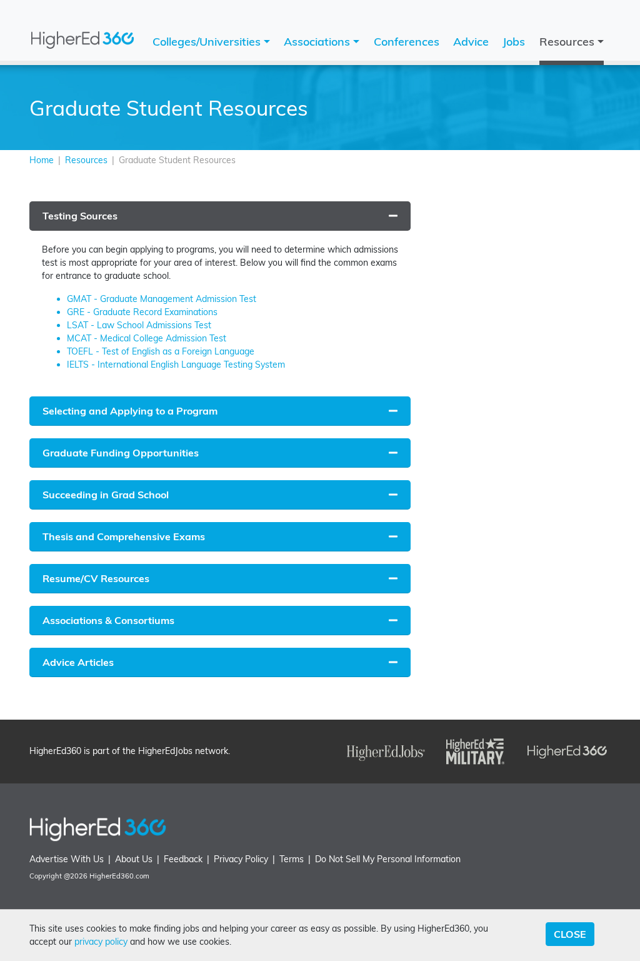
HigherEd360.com (119, 876)
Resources (86, 160)
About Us (133, 859)
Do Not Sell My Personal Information (388, 859)
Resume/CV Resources (95, 578)
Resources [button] (568, 41)
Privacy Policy (241, 859)
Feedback (183, 859)
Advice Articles (78, 662)
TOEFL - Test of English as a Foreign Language (160, 351)
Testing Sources (80, 215)
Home (41, 160)
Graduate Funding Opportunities (120, 452)
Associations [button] (318, 41)
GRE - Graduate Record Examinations (142, 312)
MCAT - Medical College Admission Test (146, 338)
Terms (291, 859)
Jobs (513, 41)
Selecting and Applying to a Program (130, 411)
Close (570, 934)
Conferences (406, 41)
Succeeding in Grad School (105, 494)
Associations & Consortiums (108, 620)
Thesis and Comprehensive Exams (123, 536)
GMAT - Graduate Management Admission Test (161, 298)
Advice (471, 41)
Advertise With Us (66, 859)
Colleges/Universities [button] (208, 41)
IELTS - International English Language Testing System (176, 364)
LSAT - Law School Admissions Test (139, 325)
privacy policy (101, 941)
